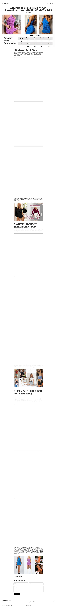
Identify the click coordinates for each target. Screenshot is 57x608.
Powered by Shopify (9, 605)
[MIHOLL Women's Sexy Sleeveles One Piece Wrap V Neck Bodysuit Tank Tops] (28, 212)
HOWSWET (5, 605)
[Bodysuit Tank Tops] (28, 101)
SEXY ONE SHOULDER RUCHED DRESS (20, 547)
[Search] (51, 3)
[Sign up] (54, 601)
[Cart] (55, 3)
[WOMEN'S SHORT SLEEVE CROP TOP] (28, 297)
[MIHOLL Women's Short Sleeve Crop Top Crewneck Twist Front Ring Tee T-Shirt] (28, 378)
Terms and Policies (28, 605)
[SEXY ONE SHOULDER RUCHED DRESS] (28, 427)
